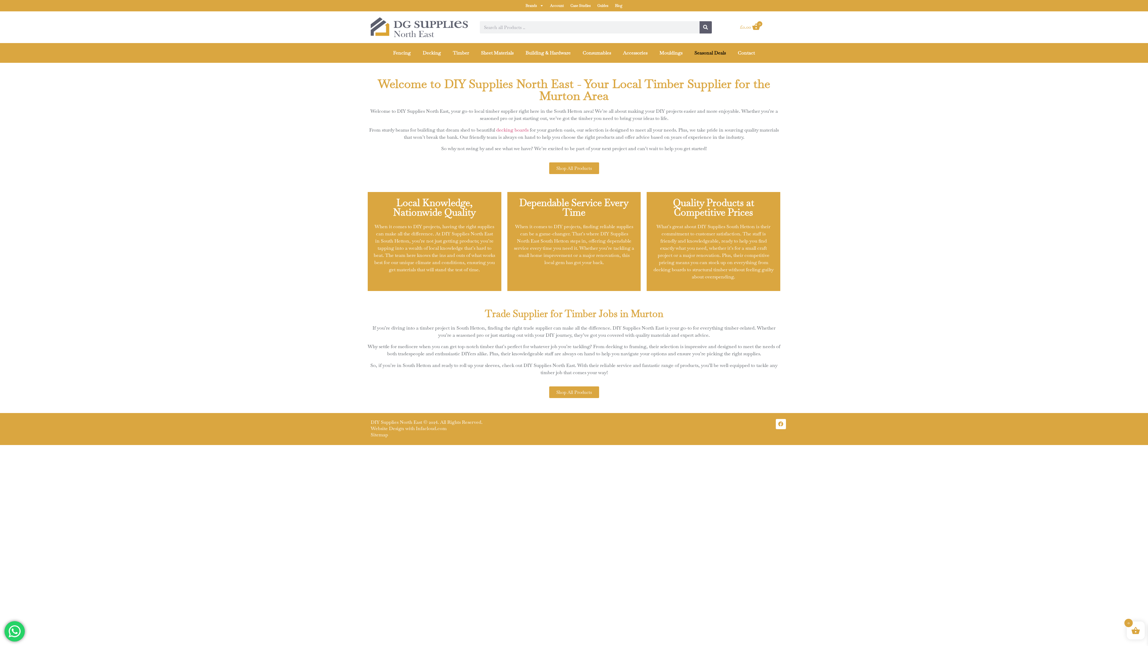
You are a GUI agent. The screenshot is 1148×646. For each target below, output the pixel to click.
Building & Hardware (548, 53)
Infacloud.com (431, 428)
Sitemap (379, 435)
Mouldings (671, 53)
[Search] (706, 27)
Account (557, 5)
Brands (531, 5)
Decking (432, 53)
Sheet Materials (497, 53)
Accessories (635, 53)
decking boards (512, 130)
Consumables (597, 53)
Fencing (402, 53)
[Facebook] (781, 424)
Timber (461, 53)
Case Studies (580, 5)
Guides (602, 5)
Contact (746, 53)
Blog (618, 5)
